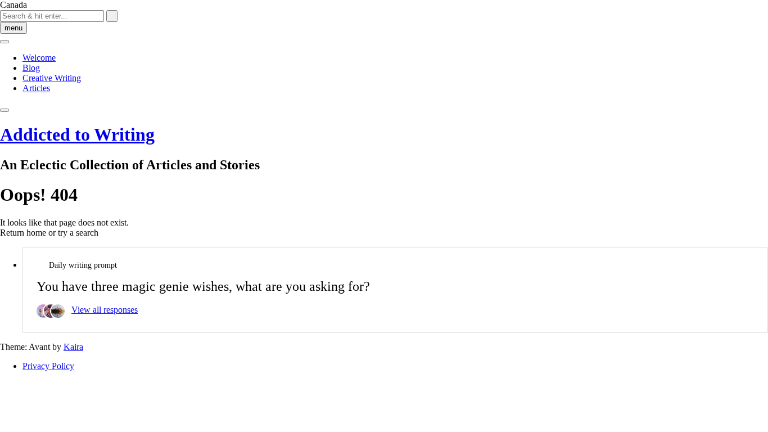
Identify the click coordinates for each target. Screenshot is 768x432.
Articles (36, 88)
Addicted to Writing (77, 134)
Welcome (39, 57)
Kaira (73, 347)
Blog (31, 68)
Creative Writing (51, 78)
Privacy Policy (48, 366)
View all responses (104, 309)
